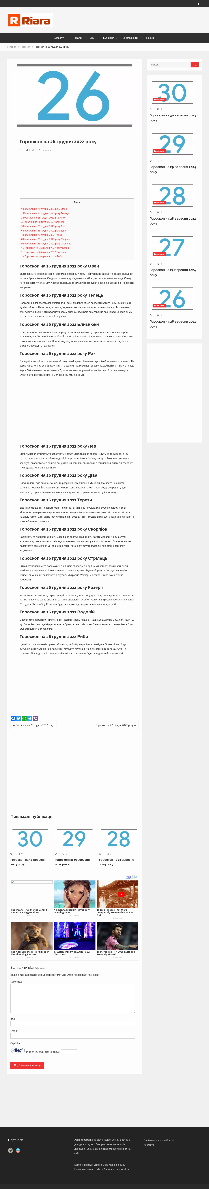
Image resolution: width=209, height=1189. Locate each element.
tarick (31, 150)
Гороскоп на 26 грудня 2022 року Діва (43, 230)
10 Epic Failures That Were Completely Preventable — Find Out (115, 912)
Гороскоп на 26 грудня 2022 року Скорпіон (46, 239)
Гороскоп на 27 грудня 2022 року (114, 725)
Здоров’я (59, 37)
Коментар (16, 981)
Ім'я (13, 1018)
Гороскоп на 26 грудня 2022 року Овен (44, 208)
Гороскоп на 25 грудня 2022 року (35, 725)
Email (14, 1030)
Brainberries (31, 915)
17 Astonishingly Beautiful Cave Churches (72, 953)
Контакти (149, 1144)
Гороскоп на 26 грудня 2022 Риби (41, 256)
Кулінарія (108, 37)
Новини (150, 37)
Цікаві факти (130, 37)
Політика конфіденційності (159, 1140)
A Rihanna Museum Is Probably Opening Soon (72, 911)
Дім (92, 37)
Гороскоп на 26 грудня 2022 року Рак (43, 221)
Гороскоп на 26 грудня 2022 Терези (42, 234)
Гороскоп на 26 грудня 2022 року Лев (43, 226)
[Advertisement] (77, 175)
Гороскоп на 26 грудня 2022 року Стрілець (46, 243)
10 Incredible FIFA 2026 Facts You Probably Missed (116, 953)
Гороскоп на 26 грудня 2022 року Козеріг (45, 247)
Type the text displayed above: (43, 1051)
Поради (77, 37)
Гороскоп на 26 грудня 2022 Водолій (43, 252)
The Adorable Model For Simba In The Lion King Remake (30, 953)
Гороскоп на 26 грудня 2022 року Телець (45, 213)
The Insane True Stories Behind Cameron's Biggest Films (29, 911)
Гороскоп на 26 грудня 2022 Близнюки (43, 217)
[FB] (198, 4)
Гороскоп (46, 150)
